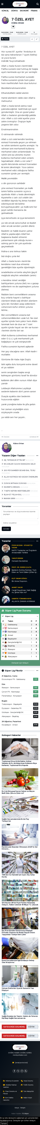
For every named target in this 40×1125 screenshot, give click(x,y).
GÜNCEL (5, 11)
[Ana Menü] (2, 4)
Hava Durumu (28, 1081)
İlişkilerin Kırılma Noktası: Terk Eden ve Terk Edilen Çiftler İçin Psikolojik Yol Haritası (24, 571)
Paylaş (6, 39)
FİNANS (34, 11)
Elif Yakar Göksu (19, 578)
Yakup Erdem (17, 558)
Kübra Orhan (17, 23)
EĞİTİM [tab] (31, 1027)
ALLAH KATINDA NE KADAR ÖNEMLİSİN (21, 477)
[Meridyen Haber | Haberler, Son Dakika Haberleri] (20, 4)
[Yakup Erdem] (6, 559)
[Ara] (38, 4)
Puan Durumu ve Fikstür (10, 1092)
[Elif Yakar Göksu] (6, 580)
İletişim (23, 1108)
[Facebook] (14, 1071)
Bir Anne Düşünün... (20, 581)
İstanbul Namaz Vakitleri (10, 1086)
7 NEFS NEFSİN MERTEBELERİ (17, 491)
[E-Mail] (13, 26)
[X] (18, 1071)
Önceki (6, 437)
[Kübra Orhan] (5, 20)
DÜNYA (14, 11)
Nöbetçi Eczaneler (12, 1081)
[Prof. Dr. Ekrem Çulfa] (6, 570)
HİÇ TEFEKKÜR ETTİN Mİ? (15, 460)
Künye (17, 1108)
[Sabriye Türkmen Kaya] (6, 600)
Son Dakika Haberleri (8, 1099)
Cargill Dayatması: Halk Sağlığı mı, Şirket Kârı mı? (24, 591)
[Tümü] (37, 541)
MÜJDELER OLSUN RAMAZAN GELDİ (19, 464)
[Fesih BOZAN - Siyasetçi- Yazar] (6, 548)
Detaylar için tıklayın (20, 663)
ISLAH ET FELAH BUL (13, 495)
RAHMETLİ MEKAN (12, 487)
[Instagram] (22, 1071)
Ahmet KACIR (17, 587)
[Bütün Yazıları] (37, 456)
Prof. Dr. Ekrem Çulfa (21, 567)
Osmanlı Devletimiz (20, 561)
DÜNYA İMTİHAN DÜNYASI (15, 483)
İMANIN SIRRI (10, 498)
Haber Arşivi (27, 1097)
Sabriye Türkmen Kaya (21, 598)
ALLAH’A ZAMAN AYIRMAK (23, 601)
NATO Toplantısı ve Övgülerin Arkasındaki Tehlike (24, 552)
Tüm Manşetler (28, 1091)
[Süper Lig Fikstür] (37, 671)
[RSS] (25, 1071)
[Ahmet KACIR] (6, 590)
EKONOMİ (24, 11)
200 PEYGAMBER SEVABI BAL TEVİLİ (19, 470)
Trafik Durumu (28, 1085)
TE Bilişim (25, 1113)
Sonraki (33, 437)
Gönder (6, 529)
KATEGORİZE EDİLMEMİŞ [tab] (14, 1027)
